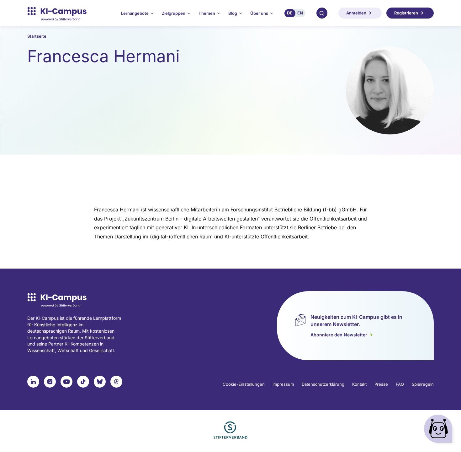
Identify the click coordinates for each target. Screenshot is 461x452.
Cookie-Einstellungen (244, 384)
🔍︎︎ (322, 13)
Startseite (36, 36)
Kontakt (359, 384)
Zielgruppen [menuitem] (173, 13)
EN (300, 12)
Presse (381, 384)
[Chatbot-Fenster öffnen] (439, 430)
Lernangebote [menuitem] (135, 13)
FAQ (400, 384)
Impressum (283, 384)
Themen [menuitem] (207, 13)
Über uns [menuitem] (259, 13)
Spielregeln (423, 384)
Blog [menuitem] (232, 13)
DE (289, 12)
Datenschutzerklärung (323, 384)
